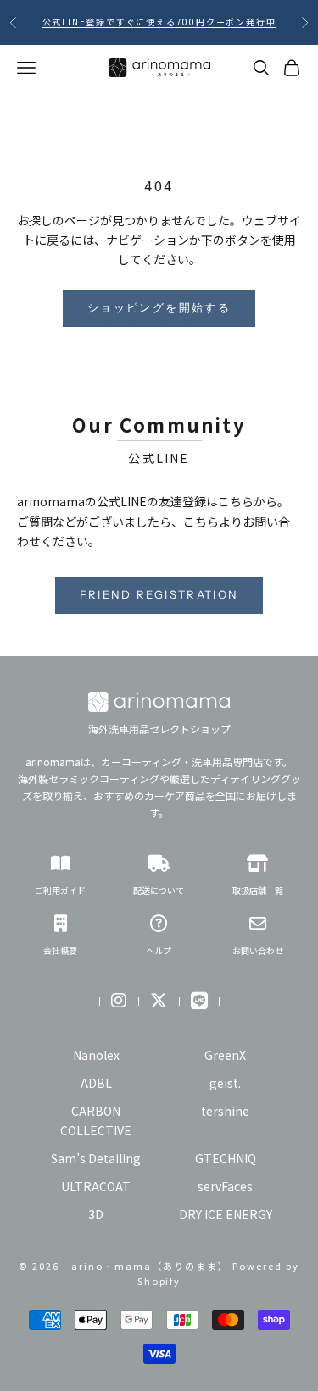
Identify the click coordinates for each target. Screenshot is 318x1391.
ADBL (96, 1082)
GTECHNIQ (225, 1158)
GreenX (225, 1054)
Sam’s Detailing (96, 1158)
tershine (225, 1110)
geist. (225, 1082)
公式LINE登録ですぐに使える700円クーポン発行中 (159, 21)
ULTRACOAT (96, 1186)
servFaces (225, 1186)
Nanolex (96, 1054)
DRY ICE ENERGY (225, 1214)
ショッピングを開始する (159, 307)
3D (95, 1214)
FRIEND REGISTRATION (159, 594)
